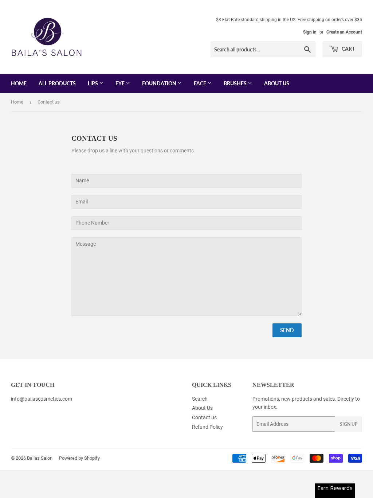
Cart (348, 49)
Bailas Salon (39, 458)
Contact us (204, 417)
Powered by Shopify (79, 458)
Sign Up (348, 424)
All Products (57, 83)
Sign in (310, 32)
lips (93, 83)
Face (200, 83)
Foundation (159, 83)
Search (200, 399)
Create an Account (344, 32)
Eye (120, 83)
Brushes (236, 83)
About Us (276, 83)
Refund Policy (207, 427)
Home (19, 83)
